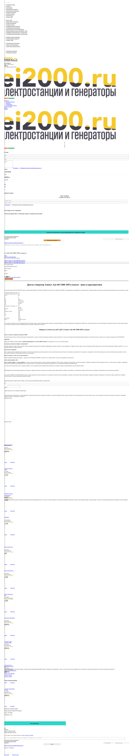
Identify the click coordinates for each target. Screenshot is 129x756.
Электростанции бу (8, 48)
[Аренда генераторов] (2, 11)
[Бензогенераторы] (2, 5)
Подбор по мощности (11, 12)
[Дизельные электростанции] (2, 1)
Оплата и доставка (7, 106)
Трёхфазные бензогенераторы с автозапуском (16, 32)
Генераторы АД (9, 15)
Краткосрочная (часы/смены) (12, 43)
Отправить (15, 168)
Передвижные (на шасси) (12, 9)
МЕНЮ (64, 144)
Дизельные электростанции (10, 3)
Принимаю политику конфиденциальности (30, 168)
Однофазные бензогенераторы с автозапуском (16, 34)
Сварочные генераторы (9, 49)
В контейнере (9, 7)
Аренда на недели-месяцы (12, 44)
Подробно (12, 462)
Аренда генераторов (8, 41)
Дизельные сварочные (11, 52)
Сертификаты (9, 104)
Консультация (17, 277)
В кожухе (8, 6)
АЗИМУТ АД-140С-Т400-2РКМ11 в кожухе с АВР (6, 642)
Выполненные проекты (11, 105)
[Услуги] (2, 21)
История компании (10, 101)
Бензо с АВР (9, 20)
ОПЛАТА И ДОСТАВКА (9, 54)
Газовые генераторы (8, 35)
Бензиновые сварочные (11, 51)
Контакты (5, 109)
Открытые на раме (10, 4)
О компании (6, 100)
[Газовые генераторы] (2, 8)
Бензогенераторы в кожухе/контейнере (15, 29)
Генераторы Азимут (7, 675)
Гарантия (5, 107)
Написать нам (11, 98)
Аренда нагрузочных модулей (13, 46)
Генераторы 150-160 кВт (8, 673)
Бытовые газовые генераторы (13, 37)
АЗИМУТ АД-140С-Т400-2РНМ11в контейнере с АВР (7, 666)
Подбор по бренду (10, 14)
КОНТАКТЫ (6, 55)
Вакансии (8, 103)
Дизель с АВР (9, 17)
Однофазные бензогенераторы (13, 27)
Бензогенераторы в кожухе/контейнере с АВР (16, 31)
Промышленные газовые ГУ (12, 38)
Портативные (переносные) (12, 10)
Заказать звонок (5, 754)
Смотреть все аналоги (6, 495)
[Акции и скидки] (2, 24)
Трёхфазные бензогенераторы (13, 26)
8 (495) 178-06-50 (7, 63)
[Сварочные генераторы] (2, 17)
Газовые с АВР (9, 40)
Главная (5, 255)
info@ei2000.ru (5, 177)
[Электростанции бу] (2, 14)
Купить (12, 277)
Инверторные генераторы (12, 21)
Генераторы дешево (7, 676)
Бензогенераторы (7, 18)
